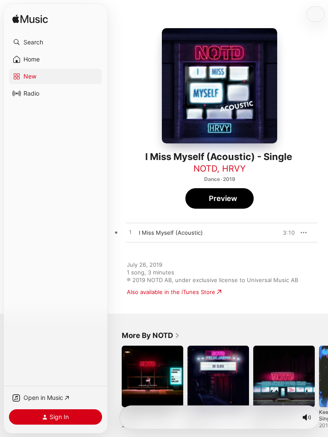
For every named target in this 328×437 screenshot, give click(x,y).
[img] (30, 19)
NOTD (205, 168)
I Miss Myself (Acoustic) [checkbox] (171, 232)
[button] (55, 42)
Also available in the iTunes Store (171, 291)
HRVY (234, 168)
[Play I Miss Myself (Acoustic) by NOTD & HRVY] (130, 232)
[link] (151, 335)
